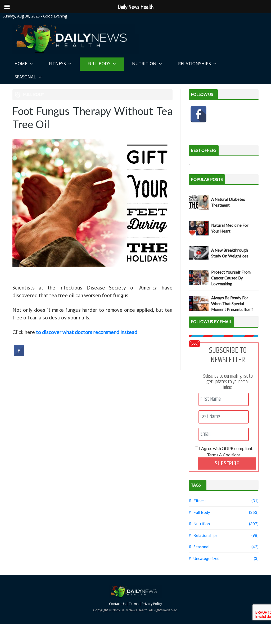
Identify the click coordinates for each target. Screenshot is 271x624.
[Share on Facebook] (19, 354)
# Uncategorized (204, 558)
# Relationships (203, 535)
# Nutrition (199, 523)
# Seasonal (199, 546)
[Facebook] (198, 114)
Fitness (58, 63)
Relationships (195, 63)
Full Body (99, 63)
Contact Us (117, 603)
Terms (133, 603)
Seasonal (26, 77)
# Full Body (199, 512)
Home (21, 63)
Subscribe (227, 463)
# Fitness (197, 500)
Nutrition (144, 63)
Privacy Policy (152, 603)
